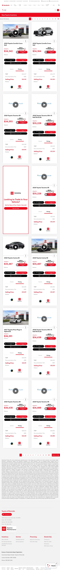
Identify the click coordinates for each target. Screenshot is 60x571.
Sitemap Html (20, 568)
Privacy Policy (8, 568)
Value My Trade (33, 541)
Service (18, 537)
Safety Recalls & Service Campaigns (30, 568)
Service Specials (20, 541)
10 (52, 19)
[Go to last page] (58, 18)
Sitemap (16, 568)
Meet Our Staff (47, 541)
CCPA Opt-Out (37, 568)
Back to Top (56, 455)
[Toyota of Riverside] (6, 5)
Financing (33, 537)
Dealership (48, 537)
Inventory (5, 537)
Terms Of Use (12, 568)
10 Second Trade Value (23, 60)
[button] (25, 41)
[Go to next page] (55, 18)
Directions (46, 543)
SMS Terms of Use (48, 546)
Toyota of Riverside (3, 568)
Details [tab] (12, 69)
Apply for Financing (35, 539)
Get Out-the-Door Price (10, 60)
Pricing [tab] (20, 69)
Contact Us (7, 514)
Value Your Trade (15, 208)
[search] (58, 5)
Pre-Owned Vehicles (7, 541)
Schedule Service (20, 539)
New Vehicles (5, 539)
